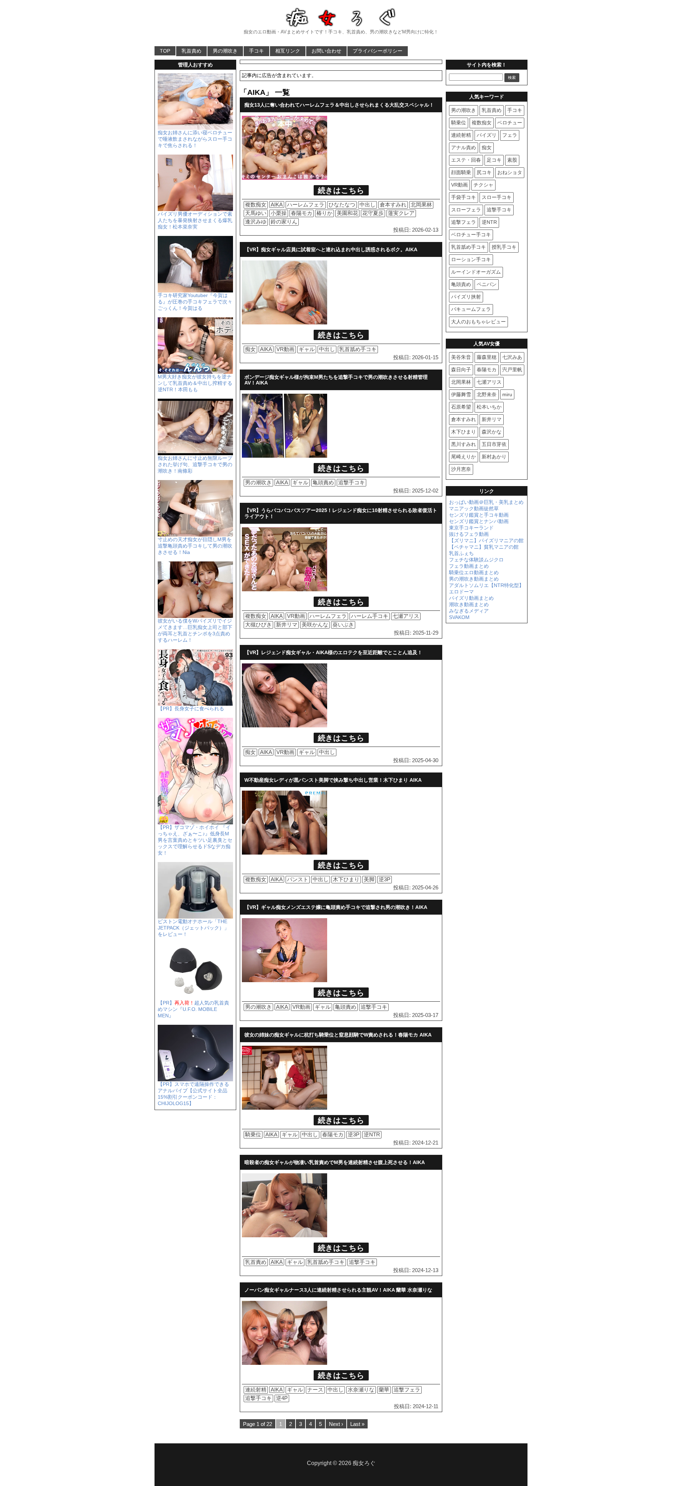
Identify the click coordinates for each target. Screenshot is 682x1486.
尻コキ (484, 172)
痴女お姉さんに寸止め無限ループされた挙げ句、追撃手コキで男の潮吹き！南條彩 (195, 464)
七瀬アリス (406, 616)
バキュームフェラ (471, 309)
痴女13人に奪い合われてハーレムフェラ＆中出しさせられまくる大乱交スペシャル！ (339, 105)
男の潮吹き (225, 51)
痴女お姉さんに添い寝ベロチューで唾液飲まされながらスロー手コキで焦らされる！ (195, 139)
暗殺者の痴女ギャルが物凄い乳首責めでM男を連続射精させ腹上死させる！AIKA (334, 1162)
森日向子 (461, 369)
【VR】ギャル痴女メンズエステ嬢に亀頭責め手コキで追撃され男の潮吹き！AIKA (335, 907)
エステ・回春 (466, 160)
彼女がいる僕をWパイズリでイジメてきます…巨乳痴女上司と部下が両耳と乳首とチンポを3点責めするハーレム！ (195, 630)
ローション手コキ (471, 259)
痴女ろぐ (364, 1463)
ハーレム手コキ (369, 616)
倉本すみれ (393, 204)
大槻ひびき (258, 624)
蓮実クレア (401, 213)
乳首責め (191, 51)
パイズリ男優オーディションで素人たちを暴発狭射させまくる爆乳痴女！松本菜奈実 (195, 220)
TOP (165, 51)
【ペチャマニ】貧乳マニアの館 (484, 547)
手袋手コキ (463, 197)
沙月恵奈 (461, 469)
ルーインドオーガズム (476, 272)
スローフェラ (466, 209)
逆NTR (372, 1134)
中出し (367, 204)
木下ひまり (346, 879)
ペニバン (487, 284)
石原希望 (461, 407)
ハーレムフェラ (305, 204)
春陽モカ (301, 213)
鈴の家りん (284, 222)
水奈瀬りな (361, 1390)
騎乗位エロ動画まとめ (474, 572)
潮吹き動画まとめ (469, 604)
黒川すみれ (463, 444)
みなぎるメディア (469, 611)
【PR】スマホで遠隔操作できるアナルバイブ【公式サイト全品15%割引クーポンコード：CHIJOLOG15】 (193, 1093)
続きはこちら (341, 190)
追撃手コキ (351, 482)
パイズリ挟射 (466, 297)
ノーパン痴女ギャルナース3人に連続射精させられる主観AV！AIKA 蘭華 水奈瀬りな (338, 1290)
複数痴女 (255, 204)
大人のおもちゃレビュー (478, 321)
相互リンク (287, 51)
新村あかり (494, 456)
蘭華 (384, 1390)
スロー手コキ (497, 197)
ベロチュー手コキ (471, 234)
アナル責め (463, 147)
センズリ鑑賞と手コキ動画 (479, 515)
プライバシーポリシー (377, 51)
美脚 (369, 879)
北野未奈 (487, 394)
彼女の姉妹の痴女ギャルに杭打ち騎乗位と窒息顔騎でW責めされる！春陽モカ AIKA (338, 1035)
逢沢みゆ (255, 222)
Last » (357, 1424)
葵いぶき (343, 624)
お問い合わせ (326, 51)
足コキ (494, 160)
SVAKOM (459, 617)
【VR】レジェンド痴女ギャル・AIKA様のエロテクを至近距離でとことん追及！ (333, 652)
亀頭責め (323, 482)
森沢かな (492, 432)
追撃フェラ (407, 1390)
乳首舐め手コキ (358, 349)
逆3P (384, 879)
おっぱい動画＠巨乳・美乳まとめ (486, 502)
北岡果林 (421, 204)
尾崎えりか (463, 456)
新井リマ (286, 624)
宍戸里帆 (512, 369)
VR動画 (285, 349)
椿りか (324, 213)
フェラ (509, 135)
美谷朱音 (461, 357)
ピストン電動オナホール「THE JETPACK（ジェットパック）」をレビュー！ (193, 928)
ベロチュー (509, 122)
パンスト (297, 879)
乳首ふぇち (461, 553)
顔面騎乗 (461, 172)
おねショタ (509, 172)
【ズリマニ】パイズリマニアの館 (486, 540)
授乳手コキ (504, 247)
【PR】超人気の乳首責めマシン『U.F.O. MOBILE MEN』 (193, 1009)
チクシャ (483, 185)
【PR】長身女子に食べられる (191, 708)
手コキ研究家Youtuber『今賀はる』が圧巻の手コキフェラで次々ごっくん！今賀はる (195, 301)
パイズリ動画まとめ (471, 598)
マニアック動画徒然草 (474, 508)
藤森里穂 (487, 357)
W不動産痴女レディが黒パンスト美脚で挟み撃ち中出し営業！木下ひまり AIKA (333, 780)
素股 (512, 160)
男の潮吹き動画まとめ (474, 579)
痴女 (250, 349)
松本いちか (489, 407)
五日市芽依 (494, 444)
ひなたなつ (342, 204)
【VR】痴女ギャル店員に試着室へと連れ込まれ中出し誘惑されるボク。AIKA (330, 249)
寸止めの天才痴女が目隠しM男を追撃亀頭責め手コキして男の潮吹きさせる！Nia (195, 546)
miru (507, 394)
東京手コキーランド (471, 528)
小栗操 (279, 213)
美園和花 (347, 213)
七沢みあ (512, 357)
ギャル (307, 349)
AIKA (277, 204)
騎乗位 (253, 1134)
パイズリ (487, 135)
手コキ (256, 51)
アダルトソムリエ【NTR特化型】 (486, 585)
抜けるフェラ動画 (469, 534)
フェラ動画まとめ (469, 566)
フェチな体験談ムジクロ (476, 559)
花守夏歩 (373, 213)
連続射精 (255, 1390)
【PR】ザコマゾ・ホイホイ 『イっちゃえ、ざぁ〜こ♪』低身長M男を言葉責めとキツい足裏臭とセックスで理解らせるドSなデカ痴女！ (195, 840)
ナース (315, 1390)
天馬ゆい (255, 213)
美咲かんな (315, 624)
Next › (336, 1424)
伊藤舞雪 (461, 394)
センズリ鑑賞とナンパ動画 (479, 521)
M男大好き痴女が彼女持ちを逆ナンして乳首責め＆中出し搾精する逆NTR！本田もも (195, 383)
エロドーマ (461, 591)
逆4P (282, 1398)
